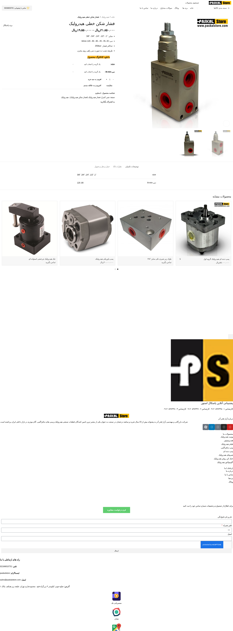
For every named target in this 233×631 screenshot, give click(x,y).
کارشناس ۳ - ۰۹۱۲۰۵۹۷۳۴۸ (174, 409)
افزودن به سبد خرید (94, 79)
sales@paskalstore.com (10, 580)
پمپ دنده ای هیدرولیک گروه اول (216, 259)
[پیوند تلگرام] (87, 101)
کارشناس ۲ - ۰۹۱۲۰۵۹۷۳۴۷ (198, 409)
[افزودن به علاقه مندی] (179, 203)
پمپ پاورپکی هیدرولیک (104, 259)
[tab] (132, 165)
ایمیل (230, 534)
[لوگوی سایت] (220, 3)
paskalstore (5, 573)
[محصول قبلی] (8, 17)
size (113, 64)
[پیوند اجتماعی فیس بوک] (98, 101)
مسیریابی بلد (116, 603)
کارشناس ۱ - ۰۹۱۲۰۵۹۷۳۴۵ (221, 409)
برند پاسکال (7, 25)
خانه (113, 17)
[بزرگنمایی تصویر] (226, 123)
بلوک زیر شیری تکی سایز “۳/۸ (159, 259)
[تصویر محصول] (203, 228)
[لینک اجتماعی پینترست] (93, 101)
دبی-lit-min (110, 72)
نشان (116, 619)
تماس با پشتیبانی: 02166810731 (15, 8)
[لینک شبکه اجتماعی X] (96, 101)
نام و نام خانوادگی (225, 517)
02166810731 (6, 566)
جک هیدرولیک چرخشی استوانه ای (42, 259)
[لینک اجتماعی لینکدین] (90, 101)
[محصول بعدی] (3, 17)
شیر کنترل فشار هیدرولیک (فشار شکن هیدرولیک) (89, 97)
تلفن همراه (227, 525)
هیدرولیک (105, 17)
